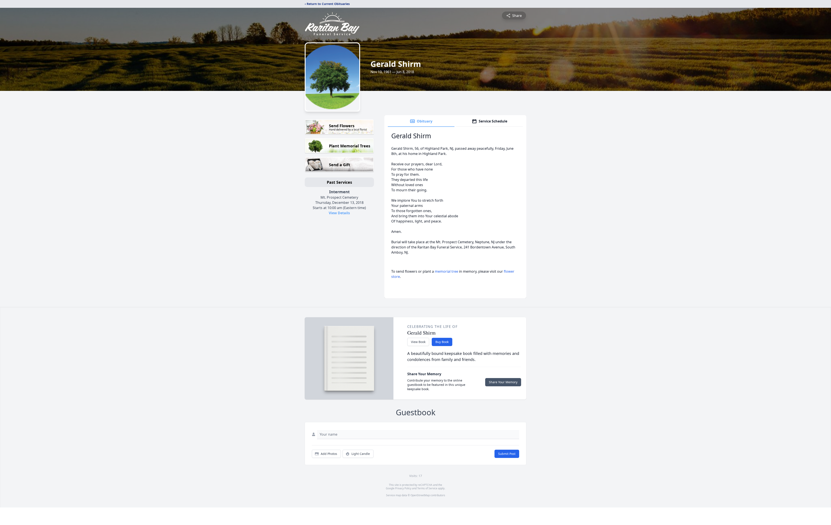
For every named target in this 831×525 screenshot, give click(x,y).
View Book (418, 342)
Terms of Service (427, 488)
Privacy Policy (403, 488)
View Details (339, 213)
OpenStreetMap (420, 495)
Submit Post (506, 454)
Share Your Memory (503, 382)
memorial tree (446, 271)
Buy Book (442, 342)
